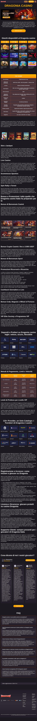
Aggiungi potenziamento (30, 560)
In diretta (13, 41)
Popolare (4, 41)
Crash (22, 41)
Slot (31, 41)
